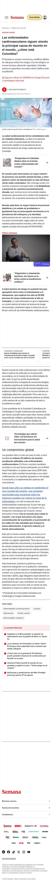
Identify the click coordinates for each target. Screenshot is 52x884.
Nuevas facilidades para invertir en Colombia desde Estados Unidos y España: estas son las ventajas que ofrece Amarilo (19, 355)
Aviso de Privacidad (11, 859)
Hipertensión (8, 613)
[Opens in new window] (8, 852)
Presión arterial (24, 613)
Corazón (37, 609)
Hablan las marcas (18, 28)
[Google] (3, 852)
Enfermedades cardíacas (13, 618)
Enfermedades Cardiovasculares (16, 609)
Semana (5, 28)
